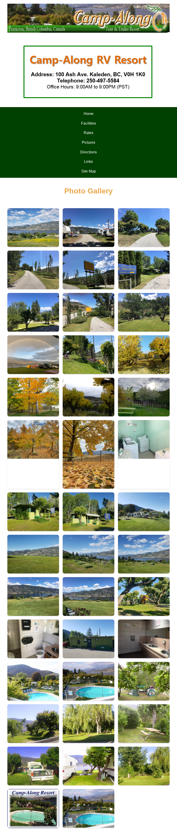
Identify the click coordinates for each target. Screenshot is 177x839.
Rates (88, 133)
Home (89, 114)
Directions (88, 152)
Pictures (88, 142)
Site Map (88, 171)
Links (88, 162)
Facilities (88, 123)
